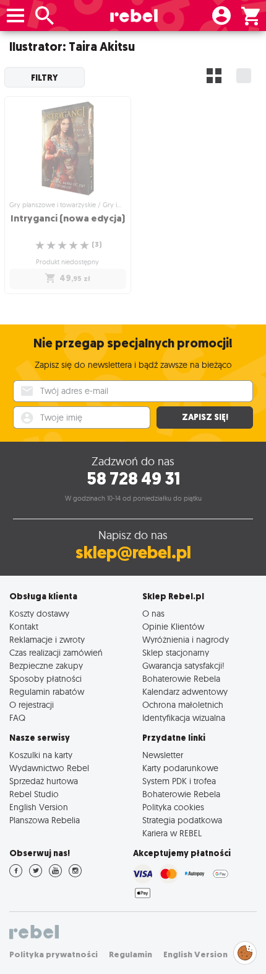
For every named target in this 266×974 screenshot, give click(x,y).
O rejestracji (31, 704)
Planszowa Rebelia (44, 820)
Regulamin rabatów (46, 691)
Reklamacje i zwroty (47, 639)
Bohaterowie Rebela (181, 678)
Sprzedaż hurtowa (43, 780)
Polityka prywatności (53, 954)
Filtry (44, 77)
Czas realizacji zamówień (56, 652)
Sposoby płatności (45, 678)
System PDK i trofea (179, 780)
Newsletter (162, 754)
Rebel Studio (34, 794)
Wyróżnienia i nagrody (185, 639)
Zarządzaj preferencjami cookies (245, 950)
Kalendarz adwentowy (185, 691)
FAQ (17, 717)
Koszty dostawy (39, 613)
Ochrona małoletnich (182, 704)
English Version (38, 807)
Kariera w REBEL (172, 833)
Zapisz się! (205, 417)
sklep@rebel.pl (133, 552)
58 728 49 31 (133, 478)
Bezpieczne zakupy (46, 665)
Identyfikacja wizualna (183, 717)
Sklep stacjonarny (175, 652)
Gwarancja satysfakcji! (183, 665)
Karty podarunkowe (180, 767)
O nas (153, 613)
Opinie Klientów (173, 626)
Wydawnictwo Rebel (49, 767)
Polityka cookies (173, 807)
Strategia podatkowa (182, 820)
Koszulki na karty (40, 754)
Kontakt (23, 626)
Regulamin (130, 954)
